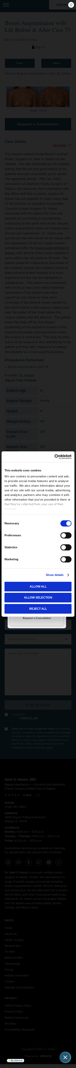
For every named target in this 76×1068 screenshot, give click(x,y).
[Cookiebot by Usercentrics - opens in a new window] (55, 456)
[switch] (66, 535)
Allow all (38, 586)
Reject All (38, 608)
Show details (55, 575)
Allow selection (38, 597)
